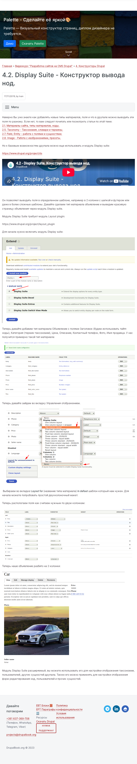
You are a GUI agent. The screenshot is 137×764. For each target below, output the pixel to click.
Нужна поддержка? (46, 728)
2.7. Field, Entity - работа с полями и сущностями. (32, 133)
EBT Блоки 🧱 (44, 705)
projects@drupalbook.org (21, 734)
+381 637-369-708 (17, 718)
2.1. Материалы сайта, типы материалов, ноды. (30, 125)
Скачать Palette (33, 43)
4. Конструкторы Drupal (90, 65)
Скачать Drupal (45, 721)
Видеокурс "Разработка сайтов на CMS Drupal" (44, 65)
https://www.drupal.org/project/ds (22, 153)
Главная (7, 65)
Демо (10, 43)
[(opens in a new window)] (107, 708)
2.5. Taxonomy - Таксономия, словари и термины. (32, 129)
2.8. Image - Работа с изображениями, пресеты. (31, 137)
